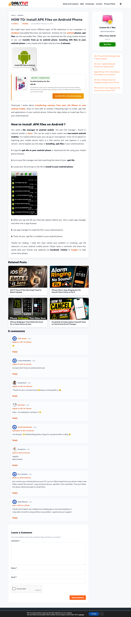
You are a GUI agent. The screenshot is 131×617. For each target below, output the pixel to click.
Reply (15, 351)
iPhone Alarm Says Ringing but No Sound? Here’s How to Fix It (66, 291)
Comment (15, 541)
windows (15, 33)
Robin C (16, 24)
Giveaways (89, 4)
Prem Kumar (22, 338)
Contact (99, 4)
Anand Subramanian (25, 427)
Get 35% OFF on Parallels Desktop (68, 96)
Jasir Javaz (21, 405)
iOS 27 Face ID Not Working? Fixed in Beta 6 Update (25, 291)
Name (14, 568)
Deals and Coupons (70, 4)
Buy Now (107, 44)
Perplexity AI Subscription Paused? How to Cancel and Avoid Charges (69, 323)
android (70, 33)
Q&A (82, 4)
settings (81, 615)
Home (13, 15)
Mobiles (25, 24)
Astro (30, 133)
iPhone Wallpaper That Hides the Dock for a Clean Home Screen (26, 323)
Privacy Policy (109, 4)
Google (74, 250)
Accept (94, 614)
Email (14, 577)
